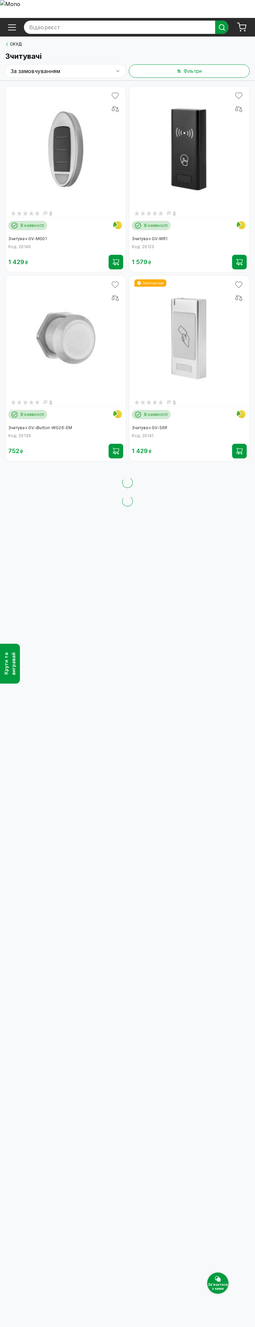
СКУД (16, 44)
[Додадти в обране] (115, 95)
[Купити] (116, 262)
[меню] (12, 27)
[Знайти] (221, 27)
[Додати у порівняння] (115, 109)
